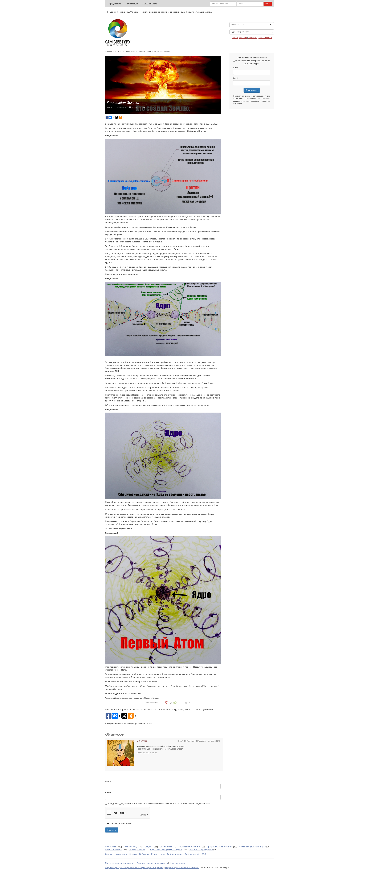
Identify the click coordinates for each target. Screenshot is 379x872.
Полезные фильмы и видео (252, 847)
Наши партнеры (177, 863)
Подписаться (251, 90)
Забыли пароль (149, 4)
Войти (267, 4)
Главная (108, 51)
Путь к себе (130, 51)
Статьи (118, 51)
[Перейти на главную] (117, 32)
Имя (107, 781)
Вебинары (144, 854)
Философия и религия (189, 847)
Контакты (153, 753)
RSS (204, 854)
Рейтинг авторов (175, 854)
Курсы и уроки (158, 854)
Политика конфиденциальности (152, 863)
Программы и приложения (220, 847)
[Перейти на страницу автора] (120, 753)
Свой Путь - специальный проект (166, 849)
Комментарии (120, 854)
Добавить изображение (120, 823)
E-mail (108, 792)
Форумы (133, 854)
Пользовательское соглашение (120, 863)
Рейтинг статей (192, 854)
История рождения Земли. (139, 723)
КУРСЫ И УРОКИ (265, 38)
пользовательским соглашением (159, 803)
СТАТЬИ (235, 38)
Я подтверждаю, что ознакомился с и (158, 803)
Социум (148, 847)
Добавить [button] (116, 4)
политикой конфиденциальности (193, 803)
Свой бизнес (166, 847)
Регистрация (132, 4)
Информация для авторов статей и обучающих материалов (134, 867)
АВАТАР (110, 107)
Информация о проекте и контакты (182, 867)
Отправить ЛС (142, 753)
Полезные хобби (137, 849)
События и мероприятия (201, 849)
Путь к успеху (130, 847)
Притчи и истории (113, 849)
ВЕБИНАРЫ (252, 38)
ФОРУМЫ (243, 38)
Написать (111, 830)
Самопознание (144, 51)
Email (235, 78)
